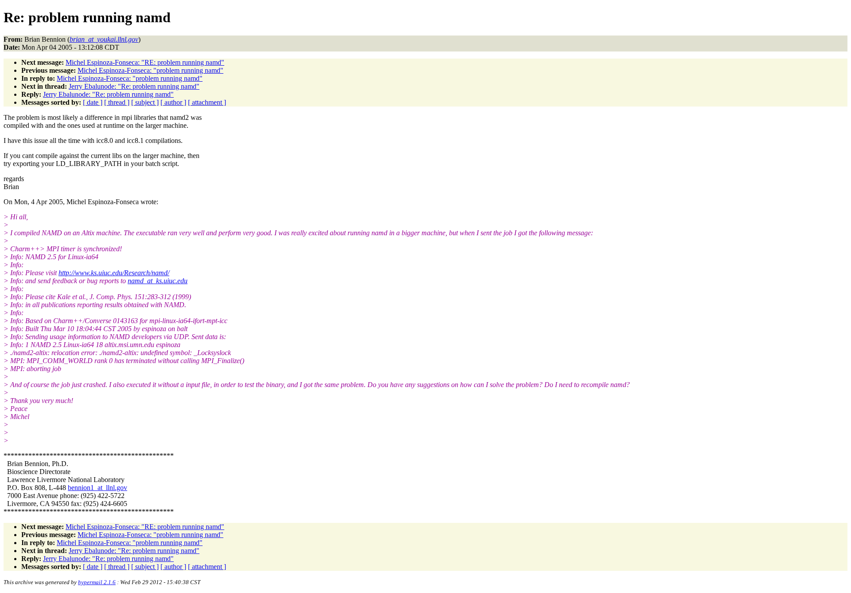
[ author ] (173, 102)
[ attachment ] (207, 102)
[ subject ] (145, 102)
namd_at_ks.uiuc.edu (157, 281)
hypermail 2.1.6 (97, 582)
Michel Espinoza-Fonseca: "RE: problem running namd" (145, 62)
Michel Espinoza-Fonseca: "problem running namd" (150, 70)
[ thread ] (116, 102)
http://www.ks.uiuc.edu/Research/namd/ (114, 273)
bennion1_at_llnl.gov (97, 487)
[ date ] (92, 102)
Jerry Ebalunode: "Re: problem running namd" (134, 86)
